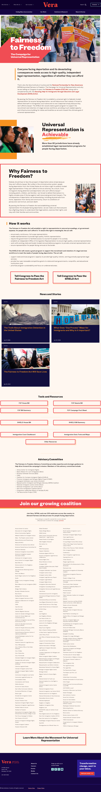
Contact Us (34, 773)
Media (33, 771)
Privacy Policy (40, 788)
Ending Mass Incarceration (24, 12)
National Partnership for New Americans (67, 85)
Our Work (43, 12)
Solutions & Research (61, 12)
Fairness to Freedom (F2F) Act (56, 89)
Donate (94, 5)
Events (33, 768)
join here (61, 520)
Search (82, 4)
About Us (34, 763)
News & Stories (80, 12)
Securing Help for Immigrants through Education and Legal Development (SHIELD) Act (48, 93)
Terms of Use (31, 788)
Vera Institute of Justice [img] (50, 4)
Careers (33, 766)
